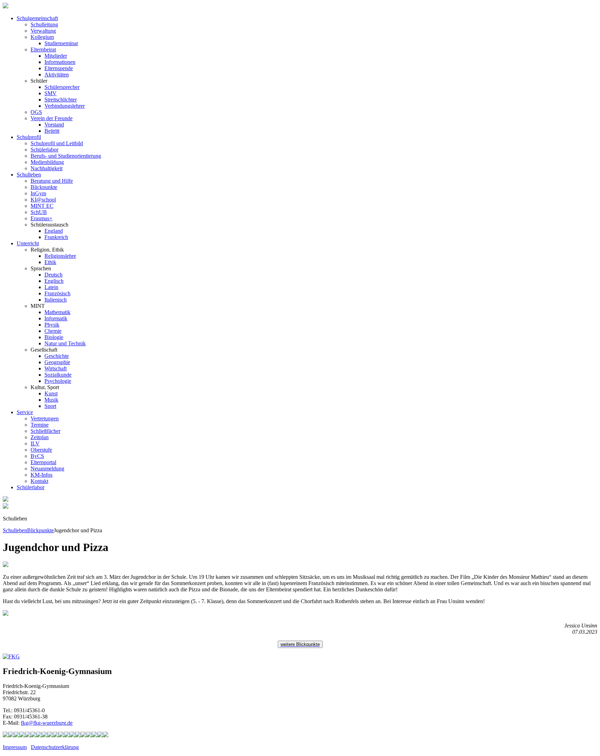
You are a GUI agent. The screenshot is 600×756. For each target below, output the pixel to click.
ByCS (37, 456)
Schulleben (29, 175)
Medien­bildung (47, 162)
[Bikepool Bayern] (28, 735)
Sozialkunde (58, 375)
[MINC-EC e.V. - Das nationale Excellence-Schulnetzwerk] (11, 735)
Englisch (54, 281)
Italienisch (55, 300)
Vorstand (54, 125)
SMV (50, 93)
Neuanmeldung (47, 468)
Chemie (52, 331)
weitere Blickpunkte (300, 644)
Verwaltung (43, 31)
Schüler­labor (30, 487)
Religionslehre (60, 256)
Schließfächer (45, 431)
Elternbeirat (43, 49)
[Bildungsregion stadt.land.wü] (100, 735)
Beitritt (51, 131)
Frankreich (56, 237)
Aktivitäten (56, 74)
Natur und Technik (65, 343)
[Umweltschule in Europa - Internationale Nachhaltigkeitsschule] (44, 735)
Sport (50, 406)
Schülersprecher (62, 87)
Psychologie (57, 381)
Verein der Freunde (52, 118)
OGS (36, 112)
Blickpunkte (44, 187)
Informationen (59, 62)
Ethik (50, 262)
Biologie (53, 337)
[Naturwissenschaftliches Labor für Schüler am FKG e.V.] (5, 735)
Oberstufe (41, 450)
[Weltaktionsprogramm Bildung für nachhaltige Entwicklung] (50, 735)
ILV (35, 443)
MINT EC (42, 206)
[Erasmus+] (83, 735)
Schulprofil (29, 137)
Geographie (57, 362)
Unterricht (28, 243)
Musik (51, 400)
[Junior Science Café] (55, 735)
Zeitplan (40, 437)
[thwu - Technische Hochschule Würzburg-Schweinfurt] (94, 735)
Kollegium (42, 37)
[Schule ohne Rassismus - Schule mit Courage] (33, 735)
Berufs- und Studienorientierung (66, 156)
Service (25, 412)
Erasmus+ (41, 218)
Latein (51, 287)
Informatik (55, 318)
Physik (51, 325)
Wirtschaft (55, 368)
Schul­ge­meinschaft (37, 18)
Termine (40, 425)
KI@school (43, 200)
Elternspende (58, 68)
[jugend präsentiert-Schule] (39, 735)
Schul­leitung (44, 24)
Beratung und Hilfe (52, 181)
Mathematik (57, 312)
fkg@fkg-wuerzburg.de (47, 723)
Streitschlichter (60, 99)
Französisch (57, 293)
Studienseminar (61, 43)
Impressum (15, 747)
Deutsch (53, 275)
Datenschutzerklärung (55, 747)
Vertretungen (45, 418)
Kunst (51, 393)
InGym (38, 193)
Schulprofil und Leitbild (57, 143)
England (53, 231)
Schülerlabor (44, 150)
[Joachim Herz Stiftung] (78, 735)
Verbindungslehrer (64, 106)
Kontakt (39, 481)
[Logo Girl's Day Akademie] (105, 735)
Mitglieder (55, 56)
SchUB (39, 212)
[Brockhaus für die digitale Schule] (66, 735)
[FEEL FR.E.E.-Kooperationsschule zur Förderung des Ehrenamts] (89, 735)
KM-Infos (41, 475)
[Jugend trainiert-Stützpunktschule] (22, 735)
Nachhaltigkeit (46, 168)
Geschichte (56, 356)
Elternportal (43, 462)
